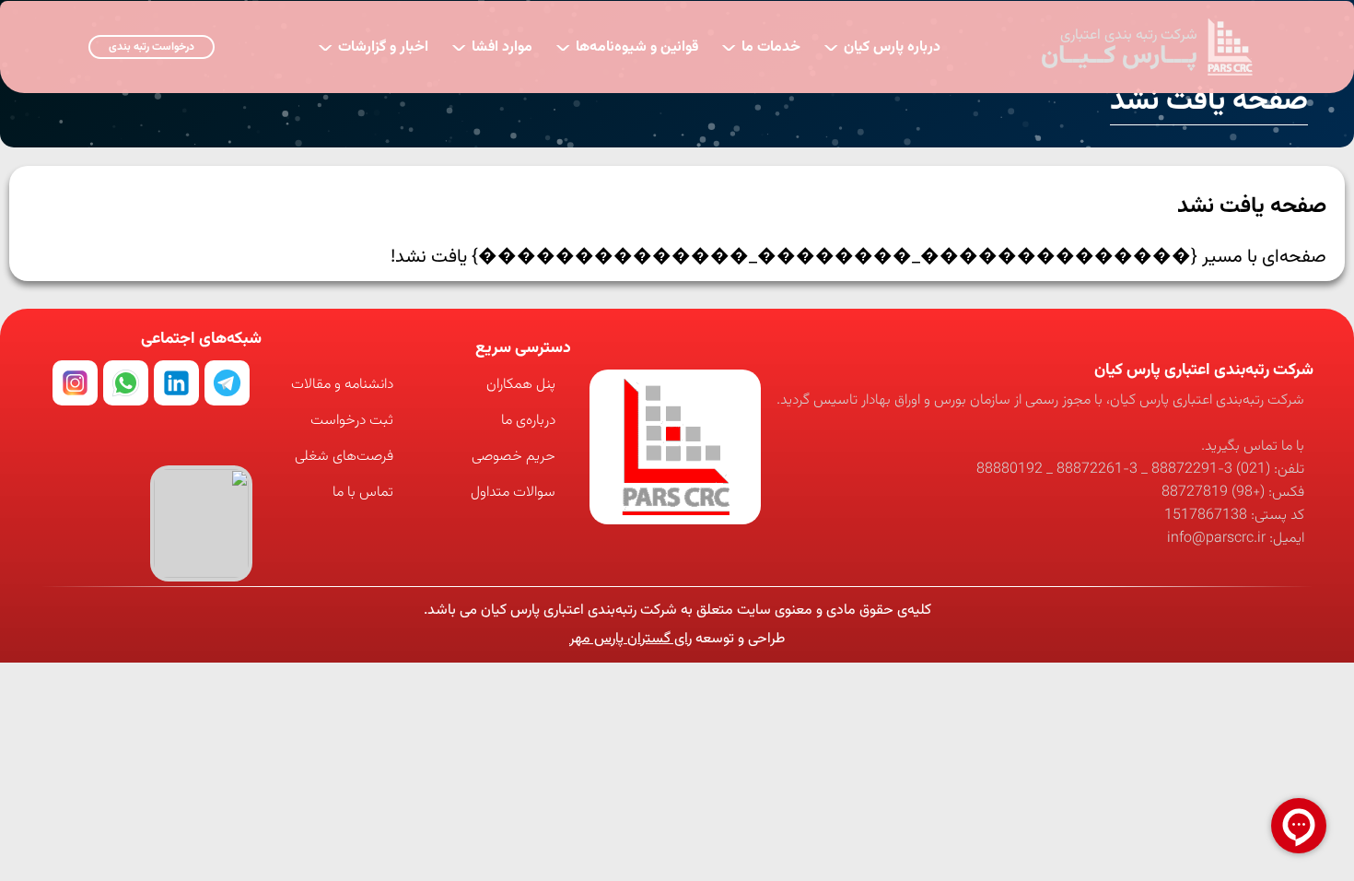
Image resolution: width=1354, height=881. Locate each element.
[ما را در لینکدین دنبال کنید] (176, 382)
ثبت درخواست (351, 420)
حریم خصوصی (513, 456)
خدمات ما (760, 45)
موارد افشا (491, 45)
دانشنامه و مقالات (342, 384)
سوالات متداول (513, 492)
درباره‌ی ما (528, 420)
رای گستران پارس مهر (630, 639)
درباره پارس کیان (881, 45)
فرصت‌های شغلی (344, 456)
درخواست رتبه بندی (151, 47)
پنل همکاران (520, 384)
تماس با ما (363, 492)
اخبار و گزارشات (373, 45)
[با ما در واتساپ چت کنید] (125, 382)
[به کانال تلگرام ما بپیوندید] (227, 382)
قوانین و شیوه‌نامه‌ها (626, 45)
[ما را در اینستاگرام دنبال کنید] (75, 382)
